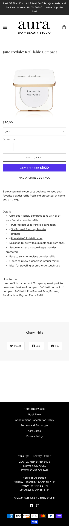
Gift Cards (34, 430)
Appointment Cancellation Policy (34, 420)
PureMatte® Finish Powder (26, 238)
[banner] (34, 27)
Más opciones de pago (34, 177)
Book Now (34, 414)
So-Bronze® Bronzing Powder (28, 229)
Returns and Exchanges (34, 425)
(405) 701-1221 (39, 469)
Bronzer (15, 233)
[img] (31, 505)
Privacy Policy (34, 436)
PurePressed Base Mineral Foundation (33, 224)
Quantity (8, 139)
